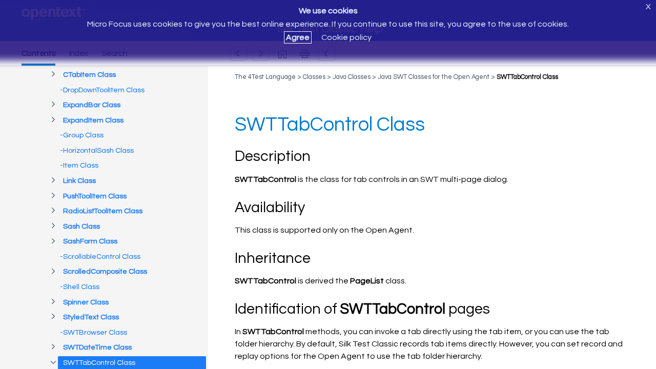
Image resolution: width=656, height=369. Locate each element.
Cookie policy (346, 37)
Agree (298, 37)
